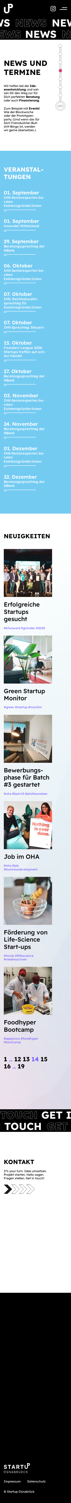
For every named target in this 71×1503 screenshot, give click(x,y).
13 (26, 1059)
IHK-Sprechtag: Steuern (24, 327)
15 (44, 1059)
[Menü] (61, 8)
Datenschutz (36, 1481)
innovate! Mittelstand (21, 226)
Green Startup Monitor (24, 694)
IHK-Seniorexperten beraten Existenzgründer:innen (24, 201)
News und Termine (60, 71)
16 (7, 1066)
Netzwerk (60, 62)
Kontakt (60, 54)
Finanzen (60, 87)
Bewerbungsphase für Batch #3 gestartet (26, 777)
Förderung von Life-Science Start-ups (26, 939)
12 (17, 1059)
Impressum (12, 1481)
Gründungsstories (60, 95)
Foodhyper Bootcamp (20, 1026)
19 (21, 1066)
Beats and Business (60, 46)
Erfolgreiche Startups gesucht (22, 611)
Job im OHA (21, 856)
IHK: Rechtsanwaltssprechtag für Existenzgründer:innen (22, 303)
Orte (60, 79)
